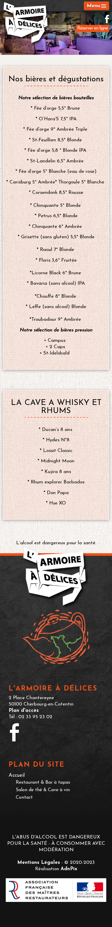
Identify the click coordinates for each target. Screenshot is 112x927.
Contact (24, 797)
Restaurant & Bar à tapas (43, 782)
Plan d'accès (24, 710)
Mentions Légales (38, 862)
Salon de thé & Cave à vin (43, 790)
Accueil (17, 775)
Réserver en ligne (92, 28)
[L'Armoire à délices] (26, 24)
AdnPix (69, 868)
